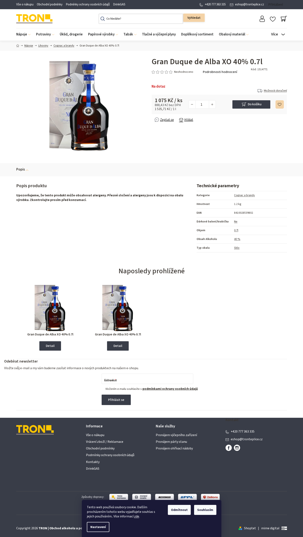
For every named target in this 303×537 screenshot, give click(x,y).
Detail (50, 346)
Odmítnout (179, 510)
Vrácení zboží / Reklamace (104, 441)
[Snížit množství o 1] (192, 104)
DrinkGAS (119, 4)
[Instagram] (237, 448)
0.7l (236, 230)
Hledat (194, 18)
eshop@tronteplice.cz (249, 4)
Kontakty (93, 462)
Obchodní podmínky (49, 4)
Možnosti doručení (275, 91)
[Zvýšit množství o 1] (212, 104)
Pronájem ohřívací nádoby (174, 448)
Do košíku (255, 104)
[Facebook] (229, 448)
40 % (237, 239)
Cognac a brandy (244, 195)
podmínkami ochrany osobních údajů (170, 388)
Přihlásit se (116, 400)
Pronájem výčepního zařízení (176, 435)
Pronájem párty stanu (171, 441)
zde (136, 516)
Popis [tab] (20, 169)
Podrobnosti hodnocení (220, 72)
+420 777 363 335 (215, 4)
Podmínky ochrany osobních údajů (88, 4)
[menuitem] (24, 34)
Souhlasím (205, 510)
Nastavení (98, 527)
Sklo (236, 248)
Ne (235, 222)
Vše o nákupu (25, 4)
